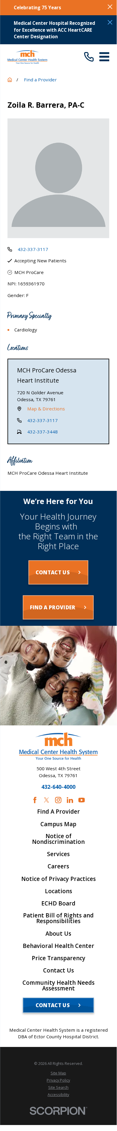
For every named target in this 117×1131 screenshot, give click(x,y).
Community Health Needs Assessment (58, 985)
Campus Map (58, 824)
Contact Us (58, 970)
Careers (58, 866)
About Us (58, 934)
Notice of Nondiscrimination (58, 839)
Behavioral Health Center (58, 946)
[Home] (27, 57)
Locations (58, 891)
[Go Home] (9, 79)
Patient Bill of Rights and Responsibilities (58, 918)
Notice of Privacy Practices (58, 879)
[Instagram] (58, 800)
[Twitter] (46, 800)
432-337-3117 (33, 249)
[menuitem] (58, 1073)
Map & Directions (46, 409)
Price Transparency (58, 958)
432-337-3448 (42, 432)
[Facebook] (35, 800)
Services (58, 854)
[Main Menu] (104, 57)
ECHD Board (58, 903)
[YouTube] (81, 800)
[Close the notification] (110, 6)
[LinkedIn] (70, 800)
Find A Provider (58, 812)
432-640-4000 (58, 787)
